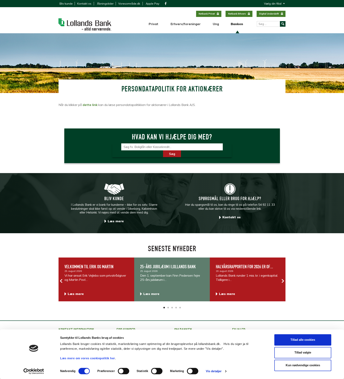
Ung (216, 24)
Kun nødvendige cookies (303, 365)
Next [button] (282, 281)
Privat (153, 24)
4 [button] (176, 308)
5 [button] (180, 308)
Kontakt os (84, 3)
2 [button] (168, 308)
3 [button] (172, 308)
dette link (90, 105)
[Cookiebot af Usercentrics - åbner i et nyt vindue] (33, 371)
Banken (237, 24)
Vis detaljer (214, 371)
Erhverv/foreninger (186, 24)
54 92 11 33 (266, 205)
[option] (96, 279)
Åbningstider (105, 3)
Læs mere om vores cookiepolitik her (87, 358)
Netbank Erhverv (237, 13)
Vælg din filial (272, 3)
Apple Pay (152, 3)
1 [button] (164, 308)
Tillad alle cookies (302, 339)
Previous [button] (61, 281)
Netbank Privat (207, 13)
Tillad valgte (302, 352)
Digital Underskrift (269, 13)
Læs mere (116, 221)
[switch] (123, 371)
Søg (172, 154)
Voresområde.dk (129, 3)
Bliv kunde (66, 3)
